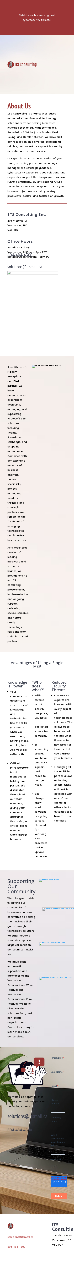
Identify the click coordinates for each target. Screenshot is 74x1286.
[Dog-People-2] (32, 273)
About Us (43, 1253)
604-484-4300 (20, 255)
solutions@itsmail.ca (24, 266)
